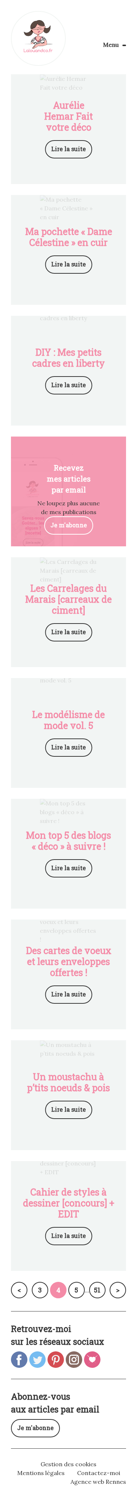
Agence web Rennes (98, 1481)
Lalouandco (38, 38)
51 (97, 1289)
